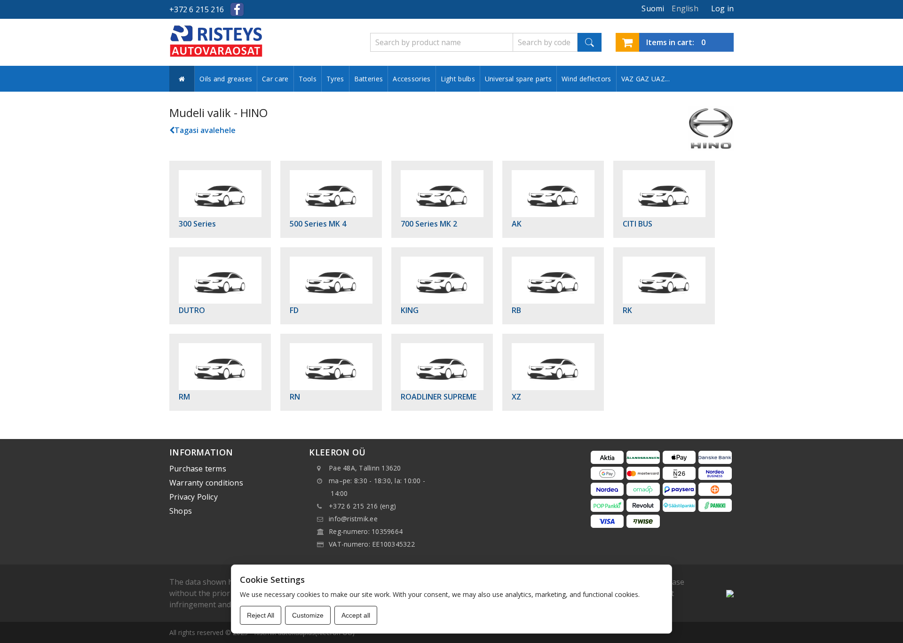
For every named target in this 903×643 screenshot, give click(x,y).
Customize (308, 615)
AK (517, 224)
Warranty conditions (206, 483)
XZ (516, 397)
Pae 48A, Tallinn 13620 (365, 467)
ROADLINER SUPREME (438, 397)
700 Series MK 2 (429, 224)
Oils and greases (225, 78)
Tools (308, 78)
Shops (180, 511)
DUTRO (192, 310)
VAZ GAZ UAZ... (645, 78)
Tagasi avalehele (205, 130)
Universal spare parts (518, 78)
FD (294, 310)
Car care (275, 78)
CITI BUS (637, 224)
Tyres (335, 78)
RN (295, 397)
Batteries (368, 78)
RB (516, 310)
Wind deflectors (586, 78)
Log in (722, 8)
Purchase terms (197, 468)
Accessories (411, 78)
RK (627, 310)
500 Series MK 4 (318, 224)
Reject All (260, 615)
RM (184, 397)
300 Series (197, 224)
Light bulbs (458, 78)
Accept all (355, 615)
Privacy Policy (193, 497)
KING (410, 310)
